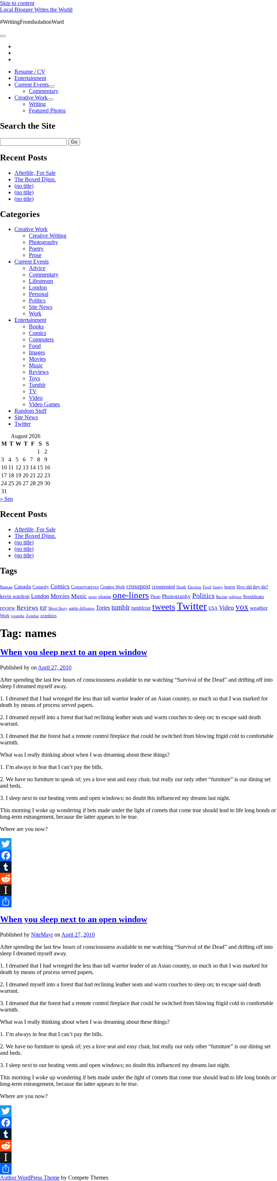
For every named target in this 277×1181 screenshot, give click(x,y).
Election (194, 587)
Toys (34, 378)
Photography (43, 242)
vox (242, 606)
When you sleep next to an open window (73, 652)
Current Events (31, 84)
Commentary (43, 91)
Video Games (44, 404)
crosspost (138, 586)
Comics (37, 333)
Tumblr (37, 385)
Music (36, 365)
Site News (40, 307)
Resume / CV (29, 71)
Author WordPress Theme (30, 1178)
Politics (37, 300)
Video (36, 398)
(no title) (24, 186)
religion (235, 596)
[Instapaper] (138, 890)
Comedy (40, 586)
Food (35, 346)
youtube (18, 616)
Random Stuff (30, 411)
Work (35, 313)
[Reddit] (138, 878)
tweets (163, 606)
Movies (37, 359)
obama (104, 596)
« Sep (6, 499)
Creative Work (31, 97)
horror (229, 586)
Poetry (36, 249)
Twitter (22, 424)
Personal (38, 294)
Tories (103, 608)
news (92, 596)
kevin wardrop (15, 596)
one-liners (131, 595)
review (7, 608)
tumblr (120, 607)
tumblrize (141, 608)
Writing (37, 104)
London (38, 287)
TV (33, 391)
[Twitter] (138, 844)
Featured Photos (47, 110)
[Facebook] (138, 855)
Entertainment (30, 78)
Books (36, 326)
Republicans (253, 596)
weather (259, 608)
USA (212, 608)
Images (37, 352)
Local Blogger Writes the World (36, 9)
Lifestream (41, 281)
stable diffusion (81, 608)
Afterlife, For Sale (35, 173)
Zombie (32, 616)
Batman (6, 587)
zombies (48, 615)
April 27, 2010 (54, 667)
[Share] (138, 901)
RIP (43, 608)
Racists (221, 596)
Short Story (57, 608)
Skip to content (17, 3)
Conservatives (85, 586)
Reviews (39, 372)
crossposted (163, 586)
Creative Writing (47, 236)
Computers (41, 339)
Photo (155, 596)
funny (218, 587)
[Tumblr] (138, 867)
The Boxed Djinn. (35, 179)
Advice (37, 268)
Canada (22, 586)
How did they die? (252, 586)
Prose (35, 255)
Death (181, 587)
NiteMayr (42, 935)
